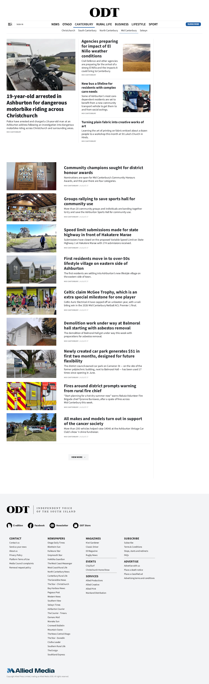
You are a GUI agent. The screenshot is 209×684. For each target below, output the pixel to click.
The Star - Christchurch (58, 584)
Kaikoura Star (54, 551)
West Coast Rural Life (57, 567)
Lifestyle (139, 24)
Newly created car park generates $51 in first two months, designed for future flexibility (102, 356)
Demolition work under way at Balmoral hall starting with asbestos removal (102, 325)
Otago (67, 24)
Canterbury (84, 24)
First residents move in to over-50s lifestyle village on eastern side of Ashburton (97, 263)
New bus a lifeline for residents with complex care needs (99, 87)
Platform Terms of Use (19, 559)
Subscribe (193, 24)
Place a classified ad (133, 574)
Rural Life (104, 24)
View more (76, 457)
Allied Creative (92, 584)
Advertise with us (132, 565)
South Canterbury (87, 30)
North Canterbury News (58, 571)
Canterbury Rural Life (57, 576)
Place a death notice (133, 570)
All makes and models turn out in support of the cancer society (103, 421)
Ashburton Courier (56, 609)
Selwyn (143, 30)
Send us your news (17, 547)
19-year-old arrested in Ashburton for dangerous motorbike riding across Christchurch (37, 106)
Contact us (14, 542)
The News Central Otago (59, 634)
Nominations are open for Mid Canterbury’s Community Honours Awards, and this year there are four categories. (99, 179)
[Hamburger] (10, 24)
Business (122, 24)
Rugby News (91, 555)
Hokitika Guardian (56, 559)
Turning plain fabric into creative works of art (113, 124)
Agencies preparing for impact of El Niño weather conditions (100, 48)
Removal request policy (20, 567)
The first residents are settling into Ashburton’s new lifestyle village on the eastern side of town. (102, 275)
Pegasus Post (54, 592)
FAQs (126, 555)
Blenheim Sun (54, 547)
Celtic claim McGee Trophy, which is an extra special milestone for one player (100, 294)
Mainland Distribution (96, 593)
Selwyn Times (54, 605)
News (55, 24)
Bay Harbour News (56, 588)
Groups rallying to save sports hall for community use (99, 201)
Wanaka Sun (53, 621)
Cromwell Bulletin (56, 625)
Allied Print (91, 588)
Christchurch (68, 30)
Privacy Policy (15, 555)
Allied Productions (94, 580)
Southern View (54, 600)
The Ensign (53, 650)
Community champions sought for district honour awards (103, 170)
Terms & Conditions (133, 547)
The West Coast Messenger (60, 563)
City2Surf (90, 565)
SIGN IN (20, 24)
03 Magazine (91, 551)
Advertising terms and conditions (139, 578)
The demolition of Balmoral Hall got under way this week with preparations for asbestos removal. (98, 334)
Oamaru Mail (54, 617)
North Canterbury (109, 30)
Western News (54, 596)
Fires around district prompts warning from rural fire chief (100, 388)
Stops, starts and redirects (136, 551)
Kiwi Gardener (92, 542)
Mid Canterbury (129, 30)
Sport (153, 24)
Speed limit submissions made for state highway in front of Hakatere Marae (101, 232)
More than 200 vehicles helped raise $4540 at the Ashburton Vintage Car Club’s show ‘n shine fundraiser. (104, 430)
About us (13, 551)
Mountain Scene (55, 629)
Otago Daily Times (56, 542)
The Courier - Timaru (57, 613)
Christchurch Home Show (98, 570)
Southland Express (56, 654)
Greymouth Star (55, 555)
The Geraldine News (57, 580)
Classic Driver (92, 547)
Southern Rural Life (56, 646)
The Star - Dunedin (56, 638)
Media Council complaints (21, 563)
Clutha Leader (54, 642)
